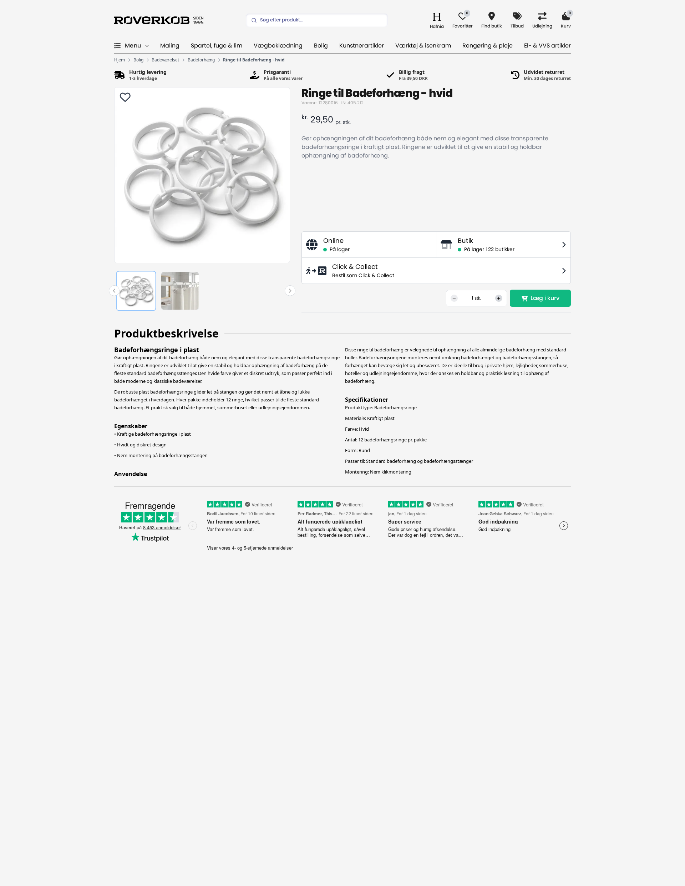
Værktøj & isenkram (423, 46)
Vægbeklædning (278, 46)
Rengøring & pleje (487, 46)
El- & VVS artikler (547, 46)
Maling (169, 46)
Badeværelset (165, 60)
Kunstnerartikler (361, 46)
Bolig (321, 46)
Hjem (119, 60)
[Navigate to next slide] (290, 290)
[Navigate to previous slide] (114, 290)
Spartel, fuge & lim (216, 46)
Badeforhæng (201, 60)
